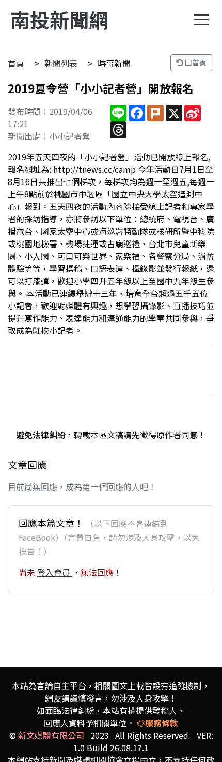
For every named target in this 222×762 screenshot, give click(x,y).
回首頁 (195, 62)
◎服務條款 (157, 723)
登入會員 (54, 572)
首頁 (16, 63)
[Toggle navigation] (201, 20)
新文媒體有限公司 (51, 735)
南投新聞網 (59, 19)
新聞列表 (60, 63)
